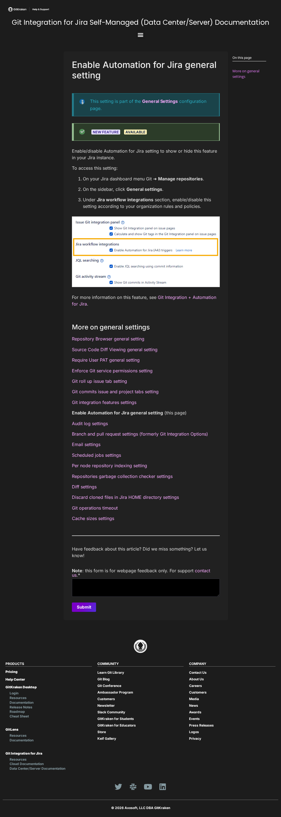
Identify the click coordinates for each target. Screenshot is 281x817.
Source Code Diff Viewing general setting (115, 349)
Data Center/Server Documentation (37, 768)
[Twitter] (118, 786)
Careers (195, 686)
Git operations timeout (95, 508)
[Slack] (133, 786)
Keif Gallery (106, 738)
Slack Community (111, 712)
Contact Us (198, 672)
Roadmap (17, 711)
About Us (196, 679)
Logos (194, 732)
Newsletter (106, 705)
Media (194, 699)
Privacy (195, 738)
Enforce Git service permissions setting (112, 370)
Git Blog (103, 679)
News (193, 705)
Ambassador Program (115, 692)
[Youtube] (147, 786)
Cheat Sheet (19, 716)
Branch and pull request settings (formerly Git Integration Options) (140, 434)
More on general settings (245, 73)
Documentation (21, 702)
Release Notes (21, 707)
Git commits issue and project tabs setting (115, 391)
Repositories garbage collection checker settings (122, 476)
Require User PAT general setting (106, 360)
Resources (18, 698)
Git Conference (109, 686)
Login (14, 693)
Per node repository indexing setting (109, 465)
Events (194, 719)
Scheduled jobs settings (96, 455)
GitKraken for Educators (116, 725)
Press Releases (201, 725)
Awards (195, 712)
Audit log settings (90, 423)
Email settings (86, 444)
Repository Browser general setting (108, 339)
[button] (140, 34)
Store (101, 732)
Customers (106, 699)
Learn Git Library (110, 672)
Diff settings (84, 486)
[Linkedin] (162, 786)
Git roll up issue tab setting (99, 381)
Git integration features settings (104, 402)
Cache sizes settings (93, 518)
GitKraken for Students (115, 719)
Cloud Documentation (27, 764)
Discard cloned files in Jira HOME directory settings (125, 497)
